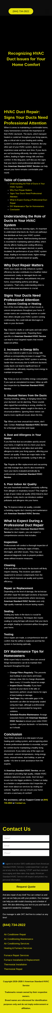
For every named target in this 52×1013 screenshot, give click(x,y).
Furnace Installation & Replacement (21, 960)
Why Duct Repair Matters (21, 190)
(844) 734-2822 (14, 925)
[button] (47, 11)
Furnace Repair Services (16, 955)
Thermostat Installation (15, 964)
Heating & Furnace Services (18, 948)
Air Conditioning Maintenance (18, 939)
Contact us (20, 803)
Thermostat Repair (13, 969)
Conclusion (15, 209)
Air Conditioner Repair (15, 934)
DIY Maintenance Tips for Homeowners (27, 206)
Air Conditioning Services (16, 943)
